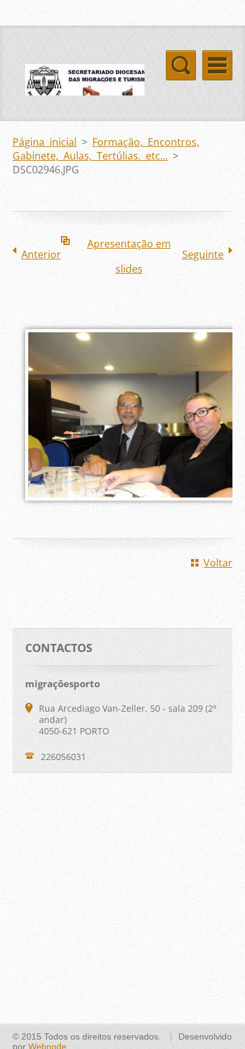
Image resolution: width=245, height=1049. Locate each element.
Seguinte (203, 254)
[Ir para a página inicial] (78, 92)
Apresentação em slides (129, 246)
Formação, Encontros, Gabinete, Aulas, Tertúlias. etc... (106, 149)
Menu (217, 65)
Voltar (218, 563)
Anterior (41, 254)
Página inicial (45, 142)
